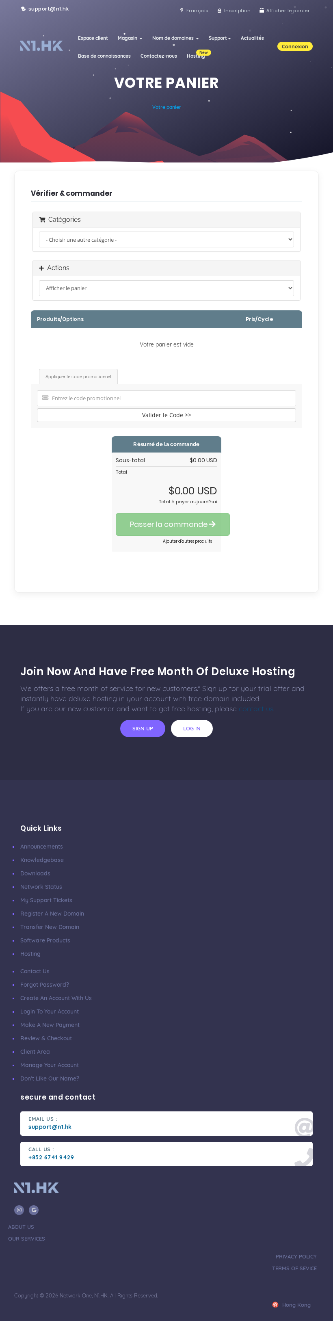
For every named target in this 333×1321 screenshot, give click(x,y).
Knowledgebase (42, 860)
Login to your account (49, 1011)
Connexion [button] (295, 46)
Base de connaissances (104, 56)
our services (26, 1238)
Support (218, 38)
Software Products (45, 940)
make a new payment (50, 1025)
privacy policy (296, 1256)
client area (35, 1051)
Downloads (35, 873)
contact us (256, 708)
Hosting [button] (197, 54)
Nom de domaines (173, 38)
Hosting (30, 953)
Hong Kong (296, 1305)
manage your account (49, 1065)
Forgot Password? (44, 984)
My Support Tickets (46, 900)
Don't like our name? (49, 1078)
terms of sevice (294, 1268)
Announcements (41, 846)
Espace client (93, 38)
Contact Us (35, 971)
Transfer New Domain (49, 927)
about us (21, 1227)
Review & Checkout (46, 1038)
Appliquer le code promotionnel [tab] (78, 376)
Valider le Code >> (166, 415)
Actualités (252, 38)
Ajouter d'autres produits (187, 541)
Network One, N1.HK (84, 1295)
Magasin (128, 38)
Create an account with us (56, 998)
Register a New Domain (52, 913)
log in (192, 728)
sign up (142, 728)
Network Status (41, 886)
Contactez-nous (159, 56)
